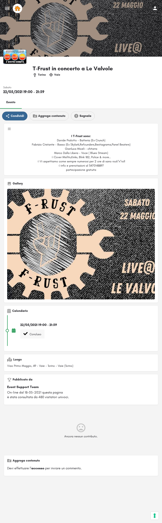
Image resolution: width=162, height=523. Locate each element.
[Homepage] (18, 8)
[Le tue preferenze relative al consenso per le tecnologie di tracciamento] (155, 516)
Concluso (35, 334)
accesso (37, 468)
